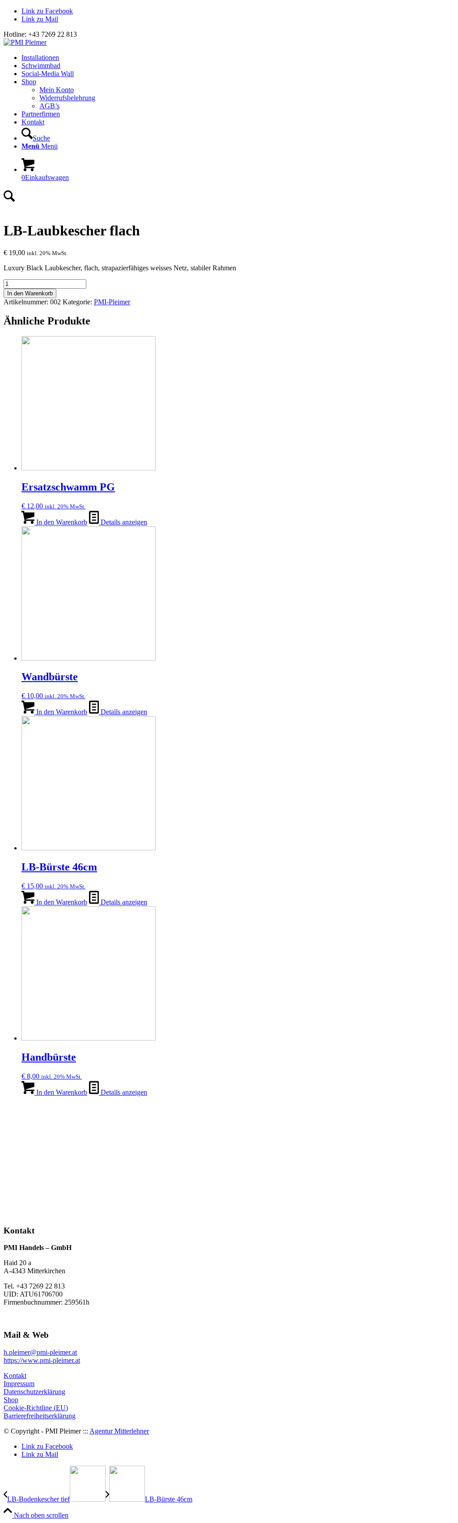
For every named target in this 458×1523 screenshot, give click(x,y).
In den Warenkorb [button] (60, 522)
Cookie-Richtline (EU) (36, 1408)
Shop (11, 1400)
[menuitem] (237, 58)
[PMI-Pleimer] (25, 42)
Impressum (19, 1383)
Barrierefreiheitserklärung (40, 1416)
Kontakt (15, 1375)
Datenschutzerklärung (34, 1391)
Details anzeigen (123, 522)
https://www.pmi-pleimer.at (42, 1360)
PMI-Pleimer (112, 302)
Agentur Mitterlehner (119, 1431)
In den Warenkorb (30, 293)
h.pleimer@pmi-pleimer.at (40, 1352)
